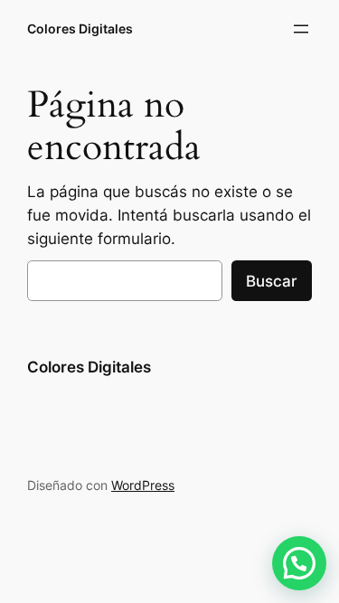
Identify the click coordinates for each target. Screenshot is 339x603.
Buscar (271, 281)
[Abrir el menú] (301, 29)
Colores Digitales (80, 28)
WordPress (142, 485)
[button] (299, 563)
